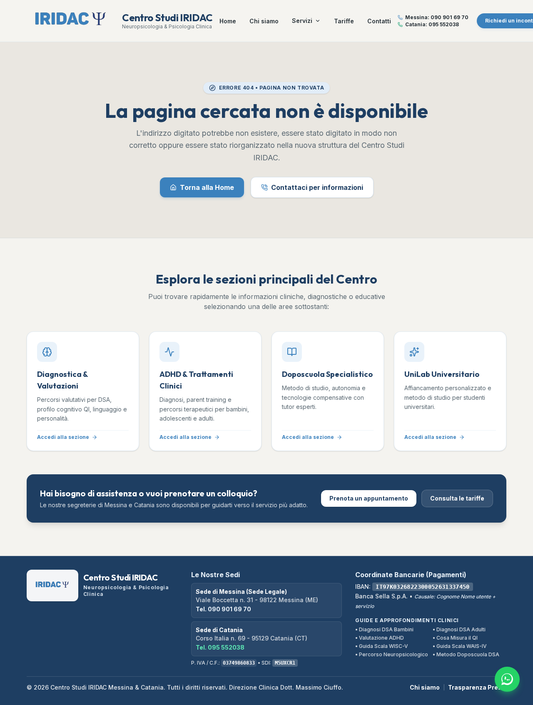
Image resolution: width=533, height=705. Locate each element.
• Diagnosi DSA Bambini (384, 629)
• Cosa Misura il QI (455, 638)
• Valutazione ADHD (379, 638)
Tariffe (344, 21)
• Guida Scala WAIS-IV (460, 646)
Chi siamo (264, 21)
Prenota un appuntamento (368, 498)
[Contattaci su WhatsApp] (507, 679)
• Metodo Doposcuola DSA (466, 654)
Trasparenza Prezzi (477, 687)
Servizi (302, 20)
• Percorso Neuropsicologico (391, 654)
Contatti (379, 21)
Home (227, 21)
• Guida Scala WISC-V (381, 646)
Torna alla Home (207, 187)
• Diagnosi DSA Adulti (459, 629)
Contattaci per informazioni (317, 187)
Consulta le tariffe (457, 498)
